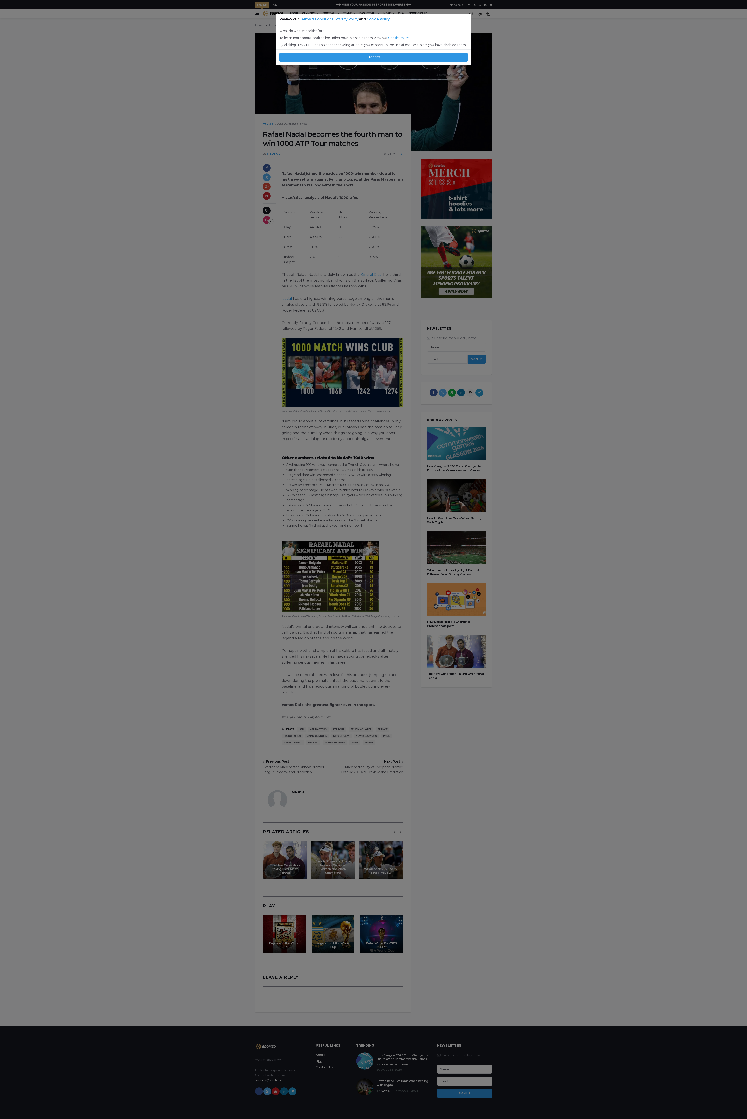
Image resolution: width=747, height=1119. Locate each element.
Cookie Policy (378, 19)
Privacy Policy (346, 19)
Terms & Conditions (316, 19)
